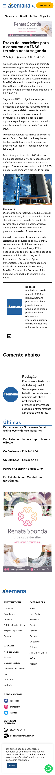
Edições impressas (13, 630)
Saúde (32, 658)
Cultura (33, 647)
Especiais (34, 619)
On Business (35, 641)
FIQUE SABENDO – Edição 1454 (23, 468)
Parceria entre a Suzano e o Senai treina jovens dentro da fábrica (24, 428)
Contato (7, 636)
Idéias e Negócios (40, 16)
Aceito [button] (12, 765)
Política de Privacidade (32, 754)
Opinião (33, 630)
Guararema (9, 679)
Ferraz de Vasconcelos (15, 668)
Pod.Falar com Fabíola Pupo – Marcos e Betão (26, 440)
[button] (5, 6)
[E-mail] (9, 337)
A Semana (8, 608)
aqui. (12, 149)
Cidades (9, 16)
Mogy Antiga (35, 614)
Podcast (33, 663)
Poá (5, 674)
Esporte (33, 636)
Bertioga (8, 685)
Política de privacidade (15, 625)
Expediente (9, 614)
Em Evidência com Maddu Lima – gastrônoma (24, 478)
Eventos (33, 625)
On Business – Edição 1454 (20, 451)
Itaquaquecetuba (12, 662)
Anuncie (8, 619)
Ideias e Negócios (38, 652)
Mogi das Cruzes (11, 651)
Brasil (23, 16)
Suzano (7, 657)
